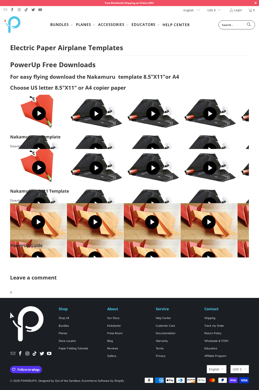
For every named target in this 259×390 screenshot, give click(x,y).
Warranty (162, 340)
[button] (61, 25)
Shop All (64, 318)
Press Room (114, 333)
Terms (159, 348)
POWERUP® (29, 380)
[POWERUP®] (12, 25)
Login (238, 10)
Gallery (111, 355)
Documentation (165, 333)
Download (17, 146)
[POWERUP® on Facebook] (12, 10)
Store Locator (67, 340)
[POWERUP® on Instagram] (19, 10)
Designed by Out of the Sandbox (59, 380)
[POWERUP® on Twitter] (33, 10)
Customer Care (165, 325)
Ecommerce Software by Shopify (103, 380)
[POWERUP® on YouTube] (40, 10)
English (189, 10)
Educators (210, 348)
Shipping (209, 318)
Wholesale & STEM (216, 340)
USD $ (211, 10)
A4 (175, 76)
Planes (63, 333)
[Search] (249, 24)
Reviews (112, 348)
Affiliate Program (215, 355)
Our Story (113, 318)
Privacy (161, 355)
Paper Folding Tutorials (73, 348)
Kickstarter (114, 325)
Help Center (163, 318)
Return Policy (213, 333)
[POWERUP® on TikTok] (26, 10)
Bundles (64, 325)
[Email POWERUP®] (5, 10)
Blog (110, 340)
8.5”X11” (154, 76)
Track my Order (214, 325)
